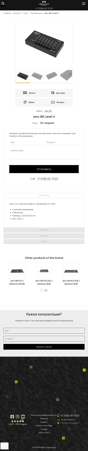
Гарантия (44, 419)
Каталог (17, 13)
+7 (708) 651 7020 (44, 8)
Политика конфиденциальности (44, 415)
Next (74, 76)
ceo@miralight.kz (67, 420)
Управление (36, 13)
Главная (7, 13)
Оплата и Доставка (44, 426)
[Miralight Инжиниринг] (44, 3)
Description (44, 195)
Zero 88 (47, 111)
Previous (14, 76)
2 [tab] (46, 290)
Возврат (44, 422)
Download (44, 230)
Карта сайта (44, 433)
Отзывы (44, 241)
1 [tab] (42, 290)
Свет (25, 13)
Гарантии (44, 236)
